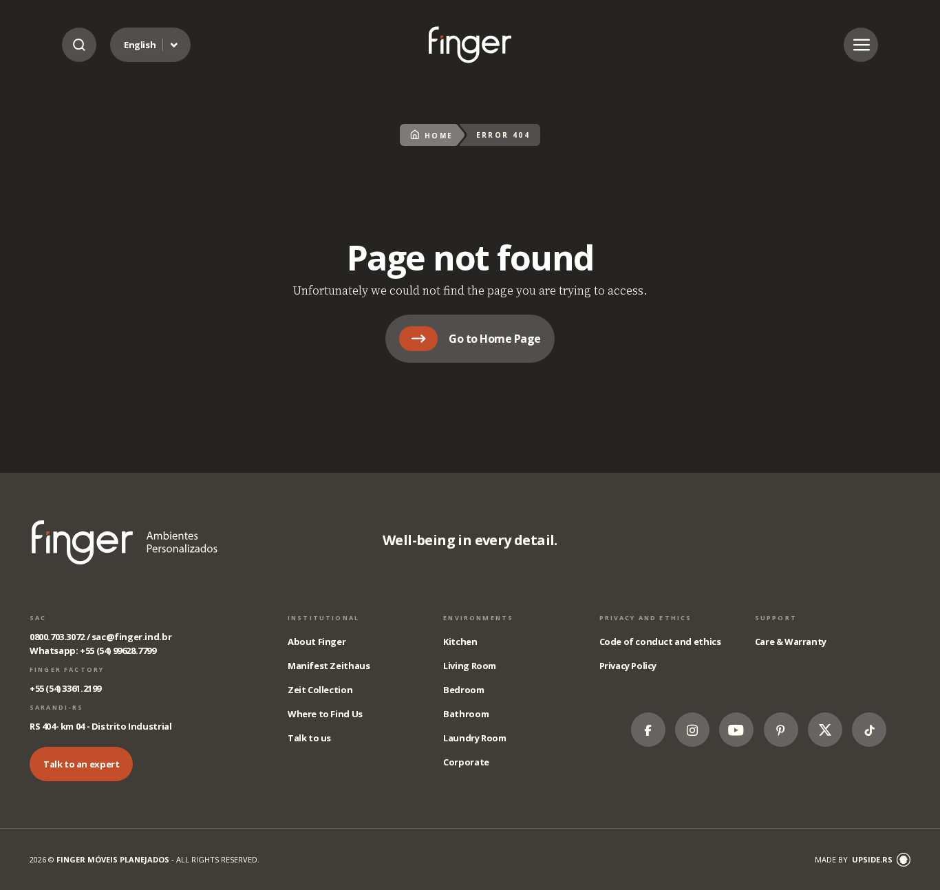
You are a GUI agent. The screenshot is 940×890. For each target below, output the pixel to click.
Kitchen (460, 641)
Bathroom (466, 714)
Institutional (323, 617)
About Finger (316, 641)
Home (439, 135)
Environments (478, 617)
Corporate (466, 762)
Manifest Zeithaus (329, 665)
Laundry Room (474, 738)
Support (776, 617)
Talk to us (309, 738)
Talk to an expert (81, 764)
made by (854, 859)
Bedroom (463, 690)
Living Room (469, 665)
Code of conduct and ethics (660, 641)
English (140, 45)
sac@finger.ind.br (131, 637)
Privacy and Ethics (645, 617)
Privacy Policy (628, 665)
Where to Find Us (325, 714)
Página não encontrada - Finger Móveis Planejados (470, 44)
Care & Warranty (790, 641)
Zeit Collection (320, 690)
